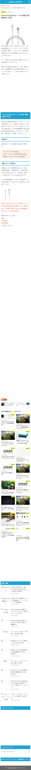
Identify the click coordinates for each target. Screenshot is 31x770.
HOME (3, 5)
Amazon (3, 220)
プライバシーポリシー (8, 751)
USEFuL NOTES (15, 2)
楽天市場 (3, 223)
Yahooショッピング (7, 225)
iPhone (8, 5)
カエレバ (10, 215)
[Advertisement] (15, 93)
